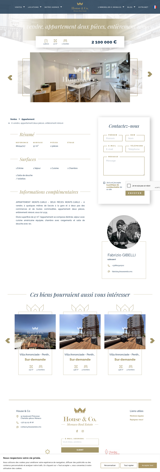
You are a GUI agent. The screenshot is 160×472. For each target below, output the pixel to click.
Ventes (18, 7)
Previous (7, 340)
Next (152, 340)
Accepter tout (147, 465)
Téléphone (136, 146)
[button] (9, 78)
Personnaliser (110, 465)
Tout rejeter (129, 465)
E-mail (112, 146)
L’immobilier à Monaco (109, 7)
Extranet (143, 7)
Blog (129, 7)
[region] (80, 463)
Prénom (112, 135)
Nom (132, 135)
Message (113, 157)
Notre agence (52, 7)
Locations (33, 7)
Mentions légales (137, 416)
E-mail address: (75, 439)
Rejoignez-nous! (136, 420)
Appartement (28, 119)
